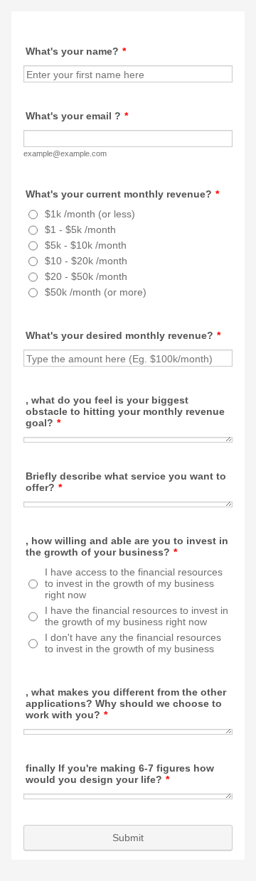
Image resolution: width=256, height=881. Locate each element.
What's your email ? (77, 115)
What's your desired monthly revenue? (123, 335)
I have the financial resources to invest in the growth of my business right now (136, 616)
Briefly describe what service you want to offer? (126, 481)
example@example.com (65, 153)
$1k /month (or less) (90, 214)
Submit (128, 837)
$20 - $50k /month (86, 276)
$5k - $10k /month (86, 245)
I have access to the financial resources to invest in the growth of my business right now (134, 583)
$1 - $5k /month (80, 229)
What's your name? (76, 51)
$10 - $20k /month (86, 260)
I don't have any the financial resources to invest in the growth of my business (133, 643)
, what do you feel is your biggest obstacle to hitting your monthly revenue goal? (125, 411)
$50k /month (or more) (95, 292)
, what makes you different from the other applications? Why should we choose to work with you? (126, 703)
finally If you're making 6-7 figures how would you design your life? (120, 773)
